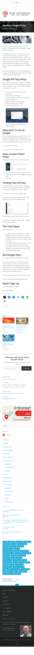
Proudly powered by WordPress (10, 639)
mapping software (8, 553)
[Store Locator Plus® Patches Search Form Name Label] (22, 321)
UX (4, 571)
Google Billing (15, 385)
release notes (7, 562)
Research (4, 453)
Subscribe (26, 368)
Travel (4, 474)
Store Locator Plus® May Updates (11, 532)
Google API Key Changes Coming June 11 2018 (7, 344)
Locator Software (8, 551)
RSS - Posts (8, 435)
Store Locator (6, 457)
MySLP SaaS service (15, 54)
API (4, 541)
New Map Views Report (8, 527)
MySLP (13, 555)
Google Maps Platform (17, 92)
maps (18, 553)
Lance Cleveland (6, 611)
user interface (25, 569)
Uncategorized (6, 478)
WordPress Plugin (8, 574)
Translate (14, 581)
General (4, 443)
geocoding (6, 544)
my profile (6, 555)
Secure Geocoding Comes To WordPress (13, 393)
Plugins (4, 379)
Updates (6, 569)
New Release (21, 555)
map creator (6, 387)
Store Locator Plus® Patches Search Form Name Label (21, 327)
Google (9, 385)
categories (11, 541)
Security (21, 562)
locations (20, 546)
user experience (14, 569)
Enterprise (19, 541)
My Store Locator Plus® (17, 71)
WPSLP (17, 574)
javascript (13, 546)
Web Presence (6, 484)
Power (19, 557)
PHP (13, 557)
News (4, 594)
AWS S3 (7, 488)
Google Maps (23, 385)
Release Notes (9, 467)
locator (16, 548)
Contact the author (7, 628)
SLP (12, 564)
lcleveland (14, 28)
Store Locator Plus (12, 379)
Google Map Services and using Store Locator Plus (8, 327)
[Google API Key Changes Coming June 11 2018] (8, 337)
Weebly (7, 495)
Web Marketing (6, 481)
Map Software (6, 450)
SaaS (6, 471)
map (17, 551)
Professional (17, 560)
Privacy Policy (6, 604)
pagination (6, 557)
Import (5, 546)
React (24, 560)
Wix (6, 498)
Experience (27, 541)
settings (5, 564)
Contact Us (5, 601)
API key (4, 385)
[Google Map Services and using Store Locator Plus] (8, 321)
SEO (27, 562)
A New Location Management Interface (13, 510)
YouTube (4, 597)
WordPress (22, 387)
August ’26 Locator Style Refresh (11, 515)
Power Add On (7, 560)
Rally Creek (5, 615)
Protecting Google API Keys (9, 398)
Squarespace (8, 491)
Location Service (7, 548)
